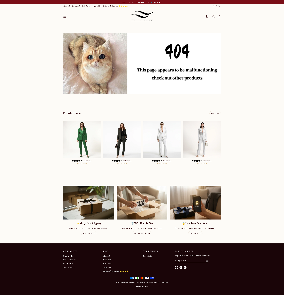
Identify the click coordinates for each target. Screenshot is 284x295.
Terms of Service (68, 267)
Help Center (86, 6)
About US (66, 6)
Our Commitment (142, 233)
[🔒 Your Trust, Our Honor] (195, 203)
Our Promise (89, 233)
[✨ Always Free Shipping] (88, 203)
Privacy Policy (68, 264)
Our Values (195, 233)
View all (215, 113)
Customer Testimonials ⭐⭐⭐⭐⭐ (115, 6)
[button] (77, 161)
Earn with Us (147, 256)
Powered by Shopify (142, 286)
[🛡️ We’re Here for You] (142, 203)
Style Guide (96, 6)
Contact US (76, 6)
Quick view (82, 156)
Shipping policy (68, 256)
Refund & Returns (69, 260)
